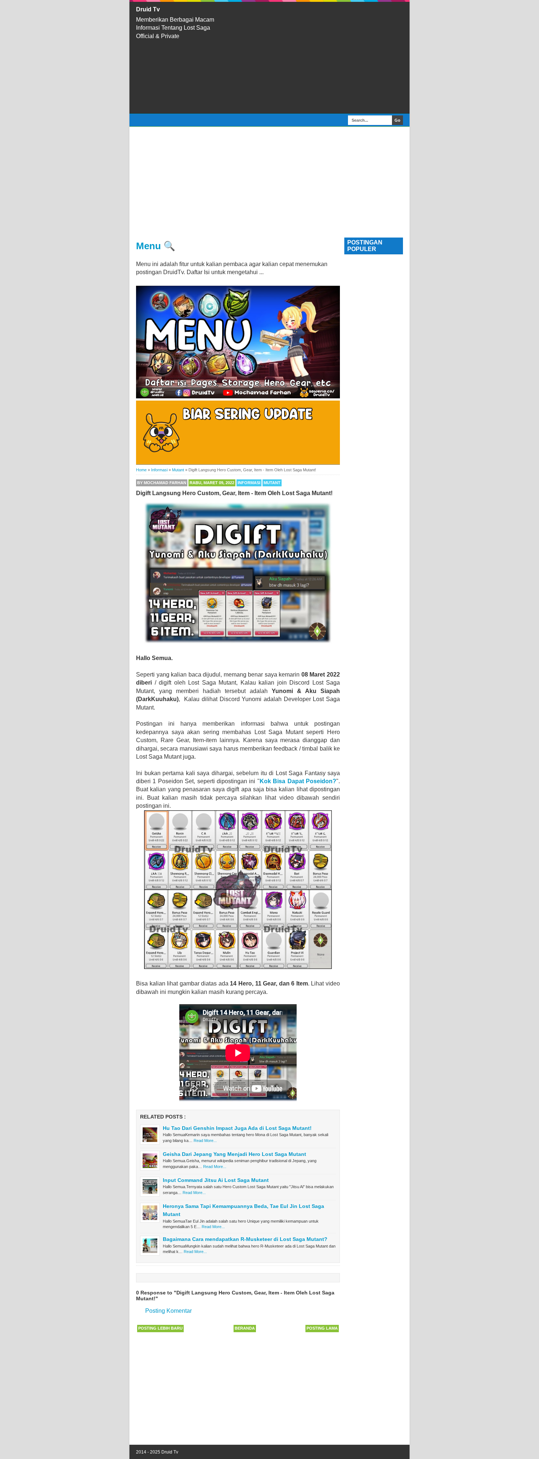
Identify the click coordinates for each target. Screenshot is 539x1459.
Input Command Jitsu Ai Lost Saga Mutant (216, 1180)
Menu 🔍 (155, 246)
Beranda (245, 1328)
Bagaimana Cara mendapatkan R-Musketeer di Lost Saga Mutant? (245, 1239)
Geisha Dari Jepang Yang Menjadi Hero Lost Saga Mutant (234, 1154)
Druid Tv (148, 9)
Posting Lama (322, 1328)
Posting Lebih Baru (160, 1328)
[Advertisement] (317, 57)
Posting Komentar (168, 1311)
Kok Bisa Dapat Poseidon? (298, 781)
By (161, 482)
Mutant (272, 482)
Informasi (249, 482)
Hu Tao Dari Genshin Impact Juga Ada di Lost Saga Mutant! (237, 1128)
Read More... (205, 1140)
